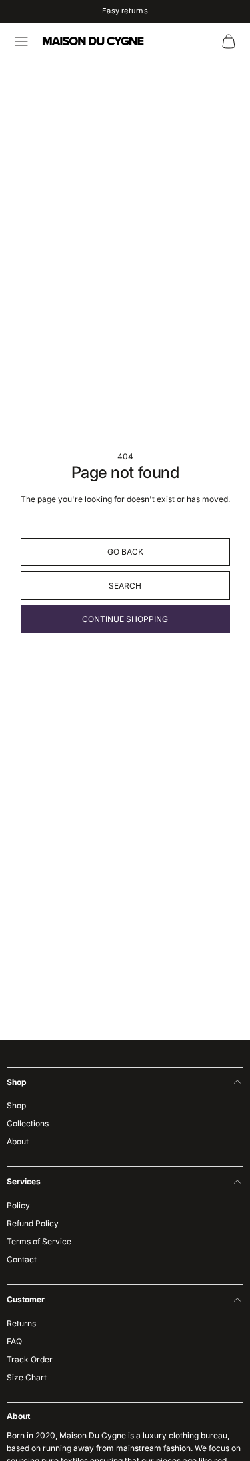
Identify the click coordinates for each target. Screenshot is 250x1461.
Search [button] (125, 586)
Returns (21, 1323)
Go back (125, 552)
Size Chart (27, 1377)
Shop (16, 1105)
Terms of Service (39, 1241)
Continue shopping (125, 619)
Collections (28, 1123)
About (18, 1141)
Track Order (30, 1359)
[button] (21, 41)
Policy (18, 1205)
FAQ (14, 1341)
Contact (22, 1259)
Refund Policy (33, 1223)
